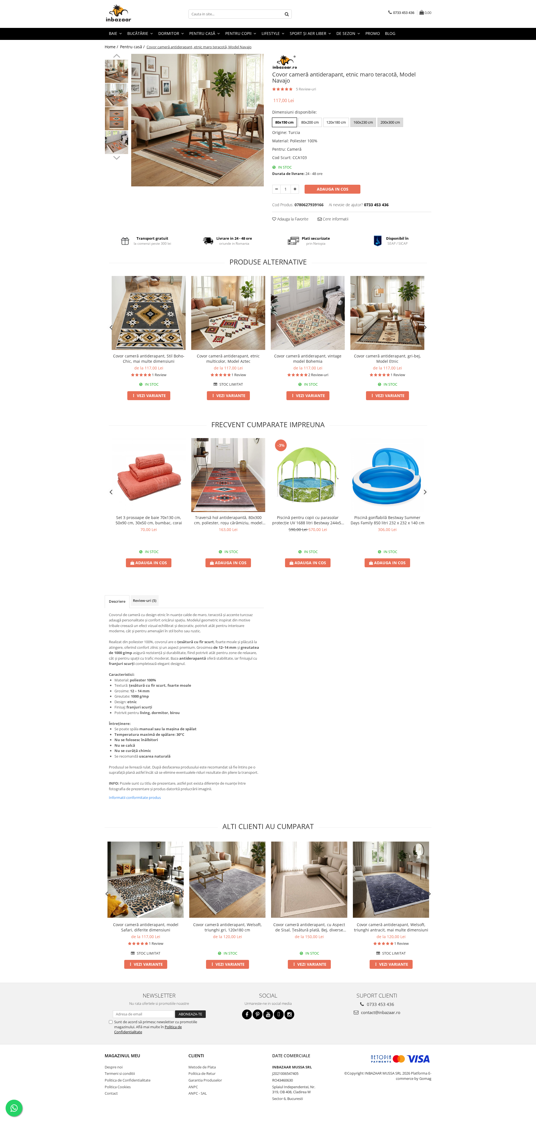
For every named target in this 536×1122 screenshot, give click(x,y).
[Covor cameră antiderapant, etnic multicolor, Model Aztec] (228, 313)
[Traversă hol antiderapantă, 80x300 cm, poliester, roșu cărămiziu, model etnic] (228, 475)
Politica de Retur (202, 1073)
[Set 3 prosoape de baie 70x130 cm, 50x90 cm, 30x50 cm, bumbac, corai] (149, 475)
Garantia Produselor (205, 1080)
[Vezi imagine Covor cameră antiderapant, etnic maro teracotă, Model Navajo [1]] (116, 95)
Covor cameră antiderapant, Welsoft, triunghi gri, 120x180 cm (227, 927)
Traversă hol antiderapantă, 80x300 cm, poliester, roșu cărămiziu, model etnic (228, 520)
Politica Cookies (118, 1086)
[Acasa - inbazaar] (133, 14)
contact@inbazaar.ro (380, 1012)
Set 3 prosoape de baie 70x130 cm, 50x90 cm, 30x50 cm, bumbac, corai (149, 520)
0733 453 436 (380, 1004)
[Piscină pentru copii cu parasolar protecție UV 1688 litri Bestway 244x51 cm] (308, 475)
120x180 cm (336, 122)
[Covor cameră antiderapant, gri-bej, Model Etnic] (387, 313)
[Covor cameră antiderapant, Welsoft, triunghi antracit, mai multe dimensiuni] (391, 880)
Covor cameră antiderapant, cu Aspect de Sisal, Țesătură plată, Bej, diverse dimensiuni (309, 927)
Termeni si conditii (120, 1073)
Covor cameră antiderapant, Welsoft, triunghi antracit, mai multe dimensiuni (391, 927)
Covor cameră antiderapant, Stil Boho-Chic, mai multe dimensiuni (149, 358)
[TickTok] (279, 1014)
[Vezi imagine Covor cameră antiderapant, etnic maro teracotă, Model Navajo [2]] (116, 118)
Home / (112, 46)
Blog (390, 33)
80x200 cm (310, 122)
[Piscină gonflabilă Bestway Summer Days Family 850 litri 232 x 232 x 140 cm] (387, 475)
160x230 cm (363, 122)
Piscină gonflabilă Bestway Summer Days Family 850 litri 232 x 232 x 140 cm (387, 520)
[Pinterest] (257, 1014)
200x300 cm (390, 122)
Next (116, 157)
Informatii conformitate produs (135, 797)
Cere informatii (335, 219)
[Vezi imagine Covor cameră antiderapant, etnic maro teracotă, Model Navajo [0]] (116, 71)
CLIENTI (196, 1055)
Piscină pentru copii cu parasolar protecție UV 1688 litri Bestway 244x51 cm (307, 520)
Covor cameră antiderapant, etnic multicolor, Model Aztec (228, 358)
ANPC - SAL (197, 1093)
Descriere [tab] (117, 601)
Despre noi (114, 1067)
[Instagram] (289, 1014)
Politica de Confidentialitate (127, 1080)
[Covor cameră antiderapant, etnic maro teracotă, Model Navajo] (197, 120)
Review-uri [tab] (144, 600)
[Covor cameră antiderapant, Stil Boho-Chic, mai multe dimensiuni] (149, 313)
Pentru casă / (133, 46)
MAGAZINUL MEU (122, 1055)
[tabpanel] (197, 120)
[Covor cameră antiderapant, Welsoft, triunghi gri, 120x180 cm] (227, 880)
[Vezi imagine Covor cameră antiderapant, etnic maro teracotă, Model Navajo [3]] (116, 142)
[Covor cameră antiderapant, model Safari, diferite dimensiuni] (145, 880)
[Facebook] (247, 1014)
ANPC (193, 1086)
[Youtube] (268, 1014)
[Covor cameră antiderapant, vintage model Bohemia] (308, 313)
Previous (116, 56)
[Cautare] (287, 14)
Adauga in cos (332, 189)
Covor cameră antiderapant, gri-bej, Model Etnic (387, 358)
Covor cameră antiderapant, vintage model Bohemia (307, 358)
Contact (111, 1093)
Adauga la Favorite (292, 219)
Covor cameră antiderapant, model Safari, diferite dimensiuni (145, 927)
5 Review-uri (306, 89)
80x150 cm (284, 122)
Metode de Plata (202, 1067)
